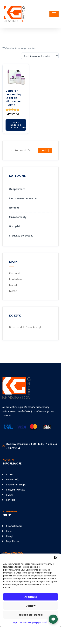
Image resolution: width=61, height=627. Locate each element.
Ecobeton (15, 279)
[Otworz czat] (53, 619)
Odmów (30, 606)
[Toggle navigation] (54, 14)
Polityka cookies (19, 622)
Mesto (13, 291)
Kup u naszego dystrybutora (17, 125)
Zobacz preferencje (31, 615)
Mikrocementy (17, 217)
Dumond (14, 273)
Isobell (13, 285)
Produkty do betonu (21, 235)
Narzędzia (15, 226)
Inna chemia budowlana (23, 198)
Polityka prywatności (38, 622)
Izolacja (14, 207)
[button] (56, 557)
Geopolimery (17, 189)
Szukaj (45, 150)
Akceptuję (30, 597)
